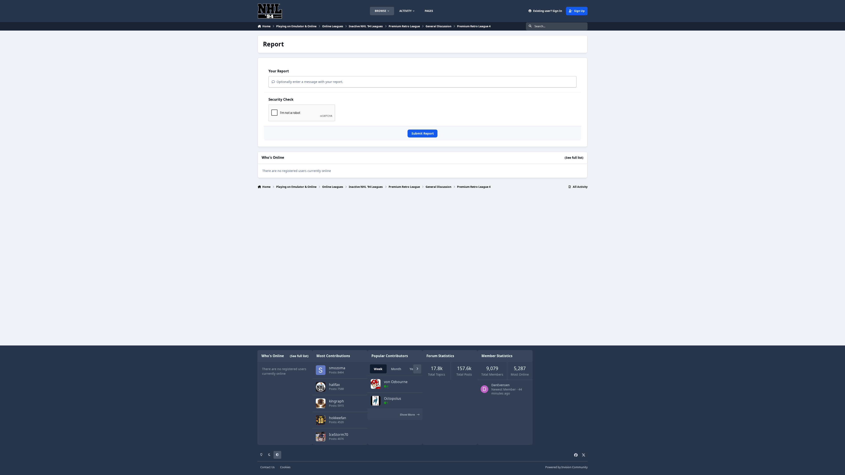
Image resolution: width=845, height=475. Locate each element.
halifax (334, 384)
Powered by (566, 467)
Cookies (285, 467)
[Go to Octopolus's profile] (375, 401)
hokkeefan (337, 417)
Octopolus (392, 398)
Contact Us (267, 467)
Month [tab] (396, 369)
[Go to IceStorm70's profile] (320, 437)
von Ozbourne (396, 381)
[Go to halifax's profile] (320, 387)
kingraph (336, 401)
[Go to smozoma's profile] (320, 370)
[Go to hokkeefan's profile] (320, 420)
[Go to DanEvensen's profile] (484, 389)
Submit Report (422, 133)
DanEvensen (500, 385)
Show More (407, 415)
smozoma (337, 367)
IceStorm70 (338, 434)
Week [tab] (378, 369)
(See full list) (574, 157)
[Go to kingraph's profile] (320, 403)
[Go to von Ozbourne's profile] (375, 384)
